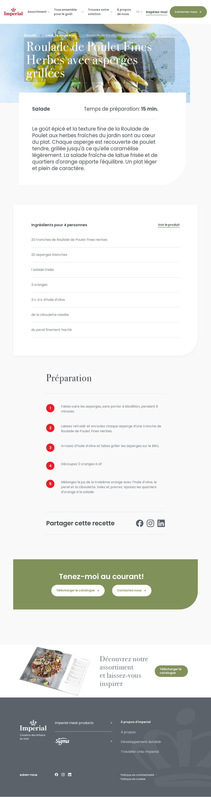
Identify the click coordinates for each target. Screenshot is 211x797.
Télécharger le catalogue (75, 590)
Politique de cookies (133, 779)
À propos (128, 732)
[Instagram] (63, 774)
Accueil (30, 35)
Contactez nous (129, 590)
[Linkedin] (69, 774)
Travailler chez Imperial (140, 751)
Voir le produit (169, 225)
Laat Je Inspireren (61, 35)
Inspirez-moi (156, 12)
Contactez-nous (186, 12)
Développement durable (141, 741)
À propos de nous (124, 12)
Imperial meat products (74, 723)
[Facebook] (56, 774)
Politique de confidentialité (137, 775)
